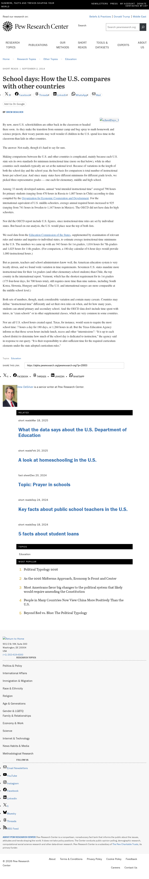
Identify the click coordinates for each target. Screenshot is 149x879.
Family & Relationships (17, 715)
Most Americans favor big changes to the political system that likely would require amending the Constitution (73, 589)
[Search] (143, 27)
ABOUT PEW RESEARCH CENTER (19, 837)
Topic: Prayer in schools (44, 484)
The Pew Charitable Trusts (125, 844)
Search (82, 25)
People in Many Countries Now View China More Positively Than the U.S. (74, 602)
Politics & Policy (12, 665)
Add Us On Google (14, 104)
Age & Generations (14, 703)
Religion (8, 696)
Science (7, 730)
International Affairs (15, 673)
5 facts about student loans (48, 534)
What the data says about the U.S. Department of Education (72, 432)
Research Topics (13, 45)
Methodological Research (18, 753)
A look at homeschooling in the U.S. (57, 460)
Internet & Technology (16, 738)
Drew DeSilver (14, 112)
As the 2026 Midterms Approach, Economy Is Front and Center (70, 578)
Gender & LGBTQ (13, 711)
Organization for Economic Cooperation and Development (55, 198)
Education (16, 358)
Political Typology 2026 (41, 569)
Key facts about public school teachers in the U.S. (73, 509)
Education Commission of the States (50, 235)
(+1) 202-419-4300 (13, 654)
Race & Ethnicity (13, 688)
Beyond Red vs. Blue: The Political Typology (55, 613)
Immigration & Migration (18, 681)
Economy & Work (13, 723)
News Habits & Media (16, 746)
